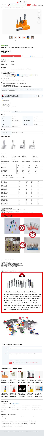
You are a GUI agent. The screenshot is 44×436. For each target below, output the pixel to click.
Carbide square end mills (26, 405)
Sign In (3, 106)
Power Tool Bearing (24, 423)
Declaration (33, 431)
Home (2, 7)
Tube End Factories (32, 420)
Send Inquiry (11, 56)
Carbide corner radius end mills (6, 407)
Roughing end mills (35, 407)
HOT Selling (13, 405)
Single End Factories (13, 420)
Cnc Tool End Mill (16, 423)
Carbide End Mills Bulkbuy (19, 426)
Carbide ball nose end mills (36, 405)
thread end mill (3, 409)
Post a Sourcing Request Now (32, 362)
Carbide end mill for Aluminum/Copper (17, 407)
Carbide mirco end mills (15, 409)
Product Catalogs (16, 403)
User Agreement (28, 431)
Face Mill (22, 7)
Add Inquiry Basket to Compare (22, 40)
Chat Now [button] (33, 56)
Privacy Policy (38, 431)
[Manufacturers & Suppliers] (22, 2)
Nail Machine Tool (32, 423)
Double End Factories (22, 420)
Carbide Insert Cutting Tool (6, 423)
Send (10, 362)
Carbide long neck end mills (36, 409)
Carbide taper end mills (26, 409)
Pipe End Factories (5, 420)
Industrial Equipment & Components (9, 7)
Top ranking (3, 405)
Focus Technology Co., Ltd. (15, 431)
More (2, 428)
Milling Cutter (18, 7)
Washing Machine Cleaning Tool (7, 426)
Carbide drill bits (24, 407)
